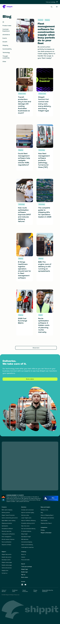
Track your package (26, 566)
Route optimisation (6, 542)
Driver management (6, 536)
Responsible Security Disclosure (47, 591)
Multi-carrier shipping (7, 509)
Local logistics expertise (27, 547)
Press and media (25, 559)
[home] (8, 7)
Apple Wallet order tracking (8, 520)
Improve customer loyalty (27, 512)
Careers (23, 557)
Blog (42, 512)
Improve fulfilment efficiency (28, 520)
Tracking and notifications (8, 534)
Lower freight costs (26, 517)
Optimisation (5, 526)
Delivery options (6, 512)
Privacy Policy (35, 591)
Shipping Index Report (46, 523)
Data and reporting (6, 531)
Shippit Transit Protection (8, 515)
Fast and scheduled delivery (28, 528)
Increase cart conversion (27, 509)
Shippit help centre (6, 554)
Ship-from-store (25, 526)
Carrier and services (7, 567)
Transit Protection (25, 591)
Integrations (44, 527)
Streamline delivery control (28, 523)
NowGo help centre (6, 557)
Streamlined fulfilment (7, 528)
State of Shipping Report (47, 515)
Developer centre (6, 559)
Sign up (23, 574)
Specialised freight (26, 536)
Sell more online (25, 515)
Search (23, 564)
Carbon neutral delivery (27, 544)
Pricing (42, 530)
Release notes (44, 509)
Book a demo (30, 379)
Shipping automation (7, 523)
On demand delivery (26, 531)
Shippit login (24, 569)
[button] (52, 7)
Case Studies (44, 520)
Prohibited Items (14, 591)
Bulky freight (24, 534)
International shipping (26, 542)
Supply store (5, 570)
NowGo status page (7, 565)
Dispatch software (6, 544)
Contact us (4, 573)
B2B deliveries (24, 539)
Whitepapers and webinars (47, 517)
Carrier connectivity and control (10, 517)
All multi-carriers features (8, 539)
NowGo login (24, 572)
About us (23, 554)
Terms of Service (4, 591)
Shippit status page (7, 562)
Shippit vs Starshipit (46, 532)
